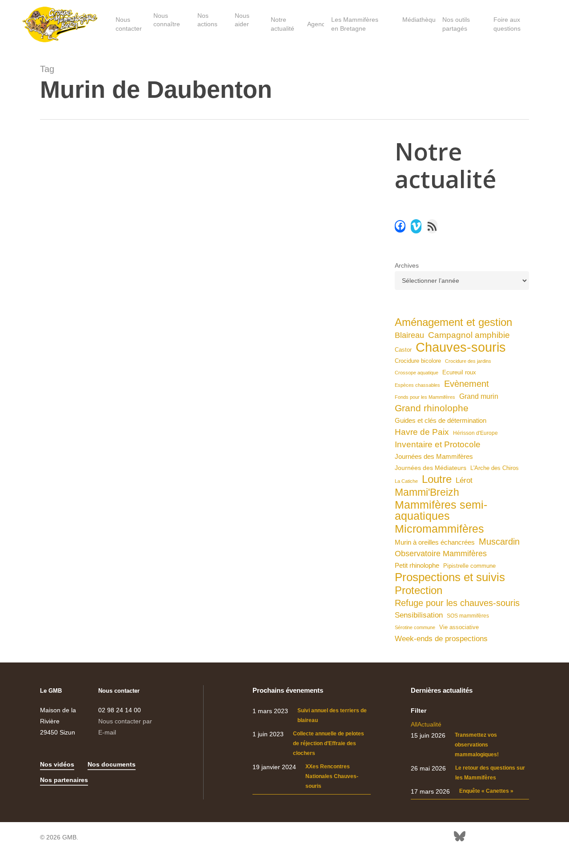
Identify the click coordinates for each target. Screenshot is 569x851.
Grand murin (478, 396)
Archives (407, 265)
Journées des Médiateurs (430, 467)
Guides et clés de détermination (440, 420)
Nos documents (112, 764)
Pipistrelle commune (469, 566)
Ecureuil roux (459, 372)
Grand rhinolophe (432, 408)
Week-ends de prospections (441, 638)
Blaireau (409, 335)
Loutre (437, 479)
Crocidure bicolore (418, 360)
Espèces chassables (417, 385)
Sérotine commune (415, 627)
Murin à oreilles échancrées (435, 542)
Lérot (464, 480)
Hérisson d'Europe (475, 433)
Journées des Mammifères (434, 456)
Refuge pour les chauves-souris (457, 603)
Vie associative (459, 627)
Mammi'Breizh (427, 492)
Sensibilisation (419, 614)
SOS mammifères (468, 616)
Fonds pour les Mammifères (425, 397)
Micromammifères (439, 528)
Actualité (429, 724)
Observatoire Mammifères (441, 553)
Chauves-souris (461, 347)
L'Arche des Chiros (494, 468)
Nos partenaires (64, 779)
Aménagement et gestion (453, 322)
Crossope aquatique (416, 372)
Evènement (466, 384)
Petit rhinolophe (417, 565)
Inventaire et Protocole (438, 444)
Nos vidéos (57, 764)
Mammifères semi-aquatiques (441, 510)
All (414, 724)
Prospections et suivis (450, 577)
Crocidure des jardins (468, 361)
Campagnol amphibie (469, 335)
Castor (403, 349)
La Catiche (406, 481)
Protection (418, 590)
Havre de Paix (422, 432)
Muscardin (499, 541)
